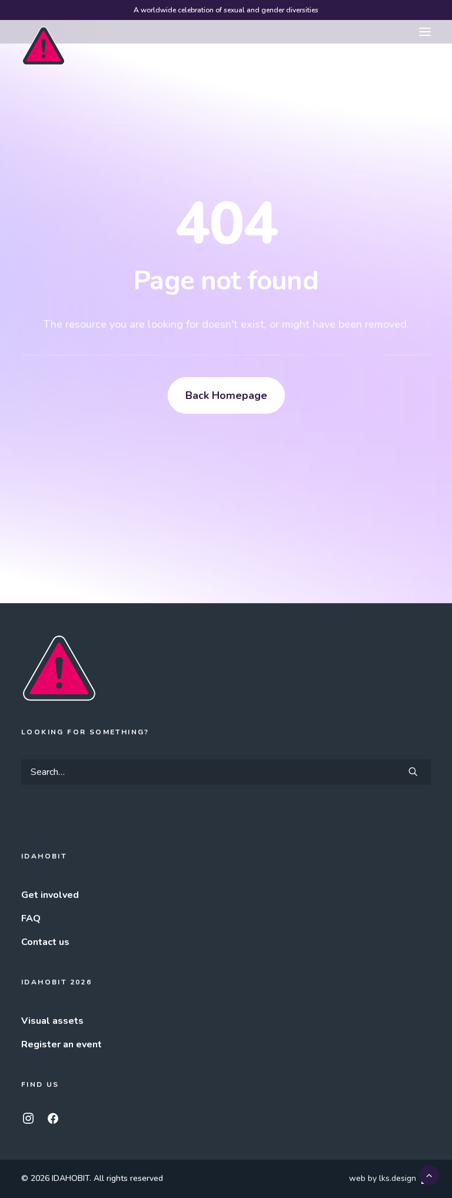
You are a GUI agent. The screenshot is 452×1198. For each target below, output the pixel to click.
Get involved (50, 894)
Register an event (61, 1044)
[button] (425, 32)
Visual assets (52, 1020)
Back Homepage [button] (226, 395)
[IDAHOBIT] (43, 32)
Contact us (45, 942)
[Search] (226, 772)
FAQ (31, 918)
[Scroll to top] (429, 1174)
